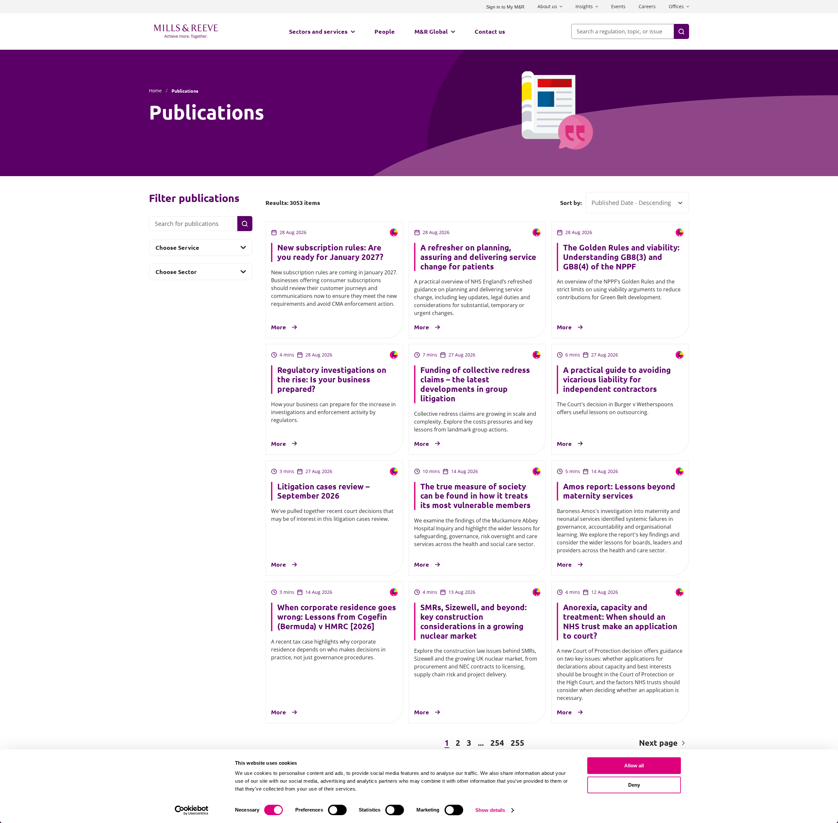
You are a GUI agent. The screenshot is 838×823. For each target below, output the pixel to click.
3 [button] (469, 743)
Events (618, 6)
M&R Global (431, 31)
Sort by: (571, 202)
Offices (676, 6)
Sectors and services (318, 31)
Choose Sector (176, 274)
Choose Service (177, 249)
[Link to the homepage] (186, 31)
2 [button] (458, 743)
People (384, 31)
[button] (301, 743)
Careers (647, 6)
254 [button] (497, 743)
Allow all (634, 765)
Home (155, 90)
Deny (634, 785)
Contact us (490, 31)
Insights (584, 6)
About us (547, 6)
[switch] (337, 810)
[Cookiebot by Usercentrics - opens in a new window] (191, 810)
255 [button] (517, 743)
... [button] (481, 743)
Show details (490, 810)
